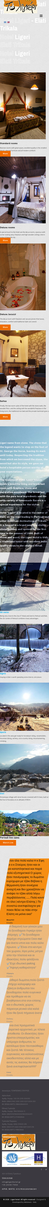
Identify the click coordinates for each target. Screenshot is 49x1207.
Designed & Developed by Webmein (29, 1201)
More (5, 153)
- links (33, 1202)
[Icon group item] (41, 1169)
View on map (7, 1177)
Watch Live (8, 842)
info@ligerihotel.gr (11, 1182)
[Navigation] (41, 16)
